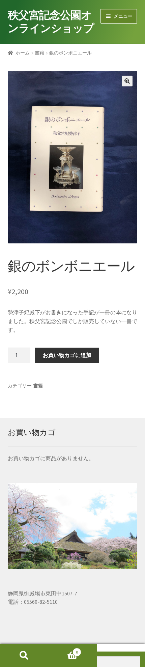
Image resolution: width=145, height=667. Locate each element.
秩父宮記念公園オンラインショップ (51, 21)
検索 (24, 655)
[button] (127, 81)
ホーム (23, 53)
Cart (63, 650)
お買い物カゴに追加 (67, 355)
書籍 (39, 53)
